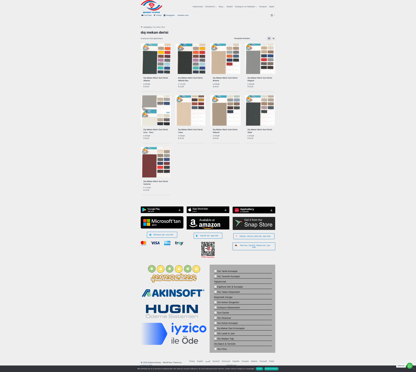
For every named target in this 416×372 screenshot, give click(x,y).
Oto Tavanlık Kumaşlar (228, 276)
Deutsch (216, 361)
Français (245, 361)
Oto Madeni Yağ (225, 338)
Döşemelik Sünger (223, 297)
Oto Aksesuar (224, 318)
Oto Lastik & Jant (226, 333)
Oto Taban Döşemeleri (228, 292)
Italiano (254, 361)
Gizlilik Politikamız (271, 369)
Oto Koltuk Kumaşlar (227, 323)
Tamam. (259, 369)
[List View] (273, 38)
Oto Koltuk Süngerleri (228, 302)
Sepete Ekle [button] (148, 90)
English (200, 361)
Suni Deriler (223, 312)
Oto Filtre (222, 349)
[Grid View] (269, 38)
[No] (413, 369)
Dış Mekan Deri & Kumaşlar (231, 328)
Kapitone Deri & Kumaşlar (230, 286)
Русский (263, 361)
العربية (207, 361)
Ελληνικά (226, 361)
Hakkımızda (198, 7)
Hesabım (263, 7)
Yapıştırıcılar (220, 281)
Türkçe (192, 361)
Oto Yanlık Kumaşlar (227, 271)
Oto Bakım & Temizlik (225, 344)
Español (235, 361)
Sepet (271, 7)
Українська (231, 365)
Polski (271, 361)
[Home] (141, 27)
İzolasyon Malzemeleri (228, 307)
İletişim (230, 7)
